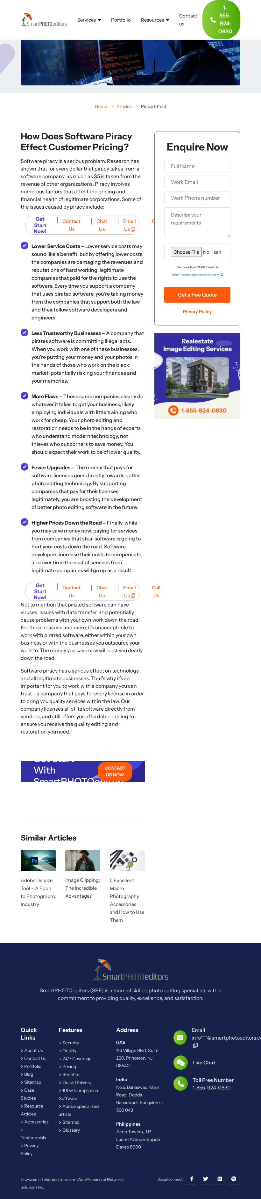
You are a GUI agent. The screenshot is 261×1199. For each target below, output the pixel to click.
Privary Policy (197, 311)
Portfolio (121, 20)
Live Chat (204, 1062)
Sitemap (32, 1082)
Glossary (70, 1130)
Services (87, 20)
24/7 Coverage (76, 1059)
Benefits (70, 1074)
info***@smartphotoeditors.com (196, 275)
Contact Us (34, 1058)
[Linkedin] (219, 1179)
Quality (68, 1051)
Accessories (36, 1122)
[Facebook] (191, 1179)
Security (70, 1043)
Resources (153, 20)
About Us (33, 1050)
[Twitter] (205, 1179)
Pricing (68, 1066)
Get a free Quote (197, 294)
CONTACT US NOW (115, 771)
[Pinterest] (233, 1179)
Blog (28, 1074)
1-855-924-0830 (225, 19)
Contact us (188, 20)
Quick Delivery (76, 1082)
